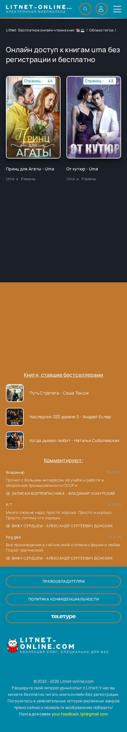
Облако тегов (101, 30)
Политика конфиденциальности (63, 599)
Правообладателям (64, 581)
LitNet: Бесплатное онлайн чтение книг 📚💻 (45, 30)
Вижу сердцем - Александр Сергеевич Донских (62, 525)
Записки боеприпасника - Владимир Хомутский (63, 493)
